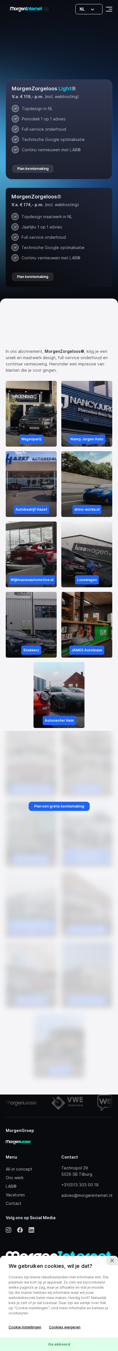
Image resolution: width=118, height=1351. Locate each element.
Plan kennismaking (33, 168)
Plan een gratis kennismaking (59, 806)
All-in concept (19, 1169)
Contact (13, 1203)
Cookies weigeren (64, 1327)
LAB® (11, 1186)
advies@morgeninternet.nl (86, 1195)
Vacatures (15, 1195)
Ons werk (14, 1177)
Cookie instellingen (25, 1327)
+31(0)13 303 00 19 (80, 1185)
